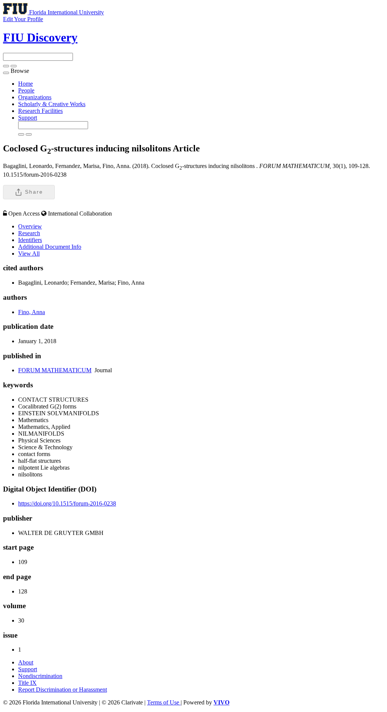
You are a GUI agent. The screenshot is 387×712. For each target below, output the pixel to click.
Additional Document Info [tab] (49, 246)
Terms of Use (164, 702)
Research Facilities (40, 111)
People (26, 90)
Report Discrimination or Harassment (62, 689)
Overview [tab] (30, 226)
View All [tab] (29, 253)
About (25, 662)
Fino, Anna (31, 312)
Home (25, 83)
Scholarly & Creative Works (51, 104)
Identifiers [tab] (30, 240)
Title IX (27, 683)
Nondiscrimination (40, 676)
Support (27, 117)
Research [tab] (29, 233)
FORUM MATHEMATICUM (54, 370)
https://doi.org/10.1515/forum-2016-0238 (67, 503)
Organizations (34, 97)
